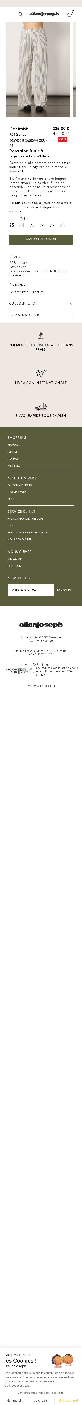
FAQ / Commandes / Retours (25, 519)
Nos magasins (17, 492)
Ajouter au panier (41, 239)
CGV (10, 526)
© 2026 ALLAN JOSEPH (41, 686)
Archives (14, 466)
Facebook (14, 566)
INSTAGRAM (15, 559)
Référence (17, 135)
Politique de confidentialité (27, 533)
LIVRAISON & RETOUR (24, 315)
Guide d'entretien (22, 303)
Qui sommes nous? (20, 485)
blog (11, 499)
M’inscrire (64, 590)
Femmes (12, 452)
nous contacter (19, 539)
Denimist (18, 129)
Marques (14, 445)
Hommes (13, 459)
